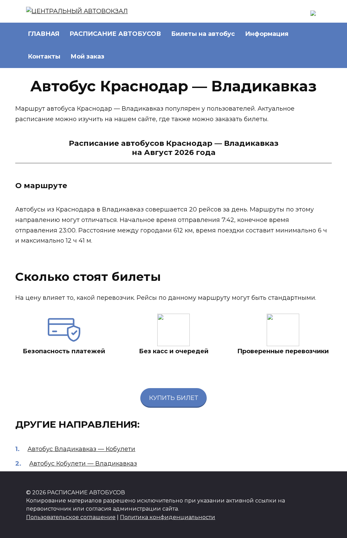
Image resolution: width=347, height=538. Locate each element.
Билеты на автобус (203, 34)
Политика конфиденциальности (167, 517)
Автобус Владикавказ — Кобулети (81, 449)
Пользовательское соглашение (71, 517)
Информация (266, 34)
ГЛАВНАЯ (43, 34)
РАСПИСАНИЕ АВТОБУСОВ (115, 34)
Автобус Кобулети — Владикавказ (83, 463)
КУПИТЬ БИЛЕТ (173, 398)
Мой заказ (87, 56)
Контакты (44, 56)
